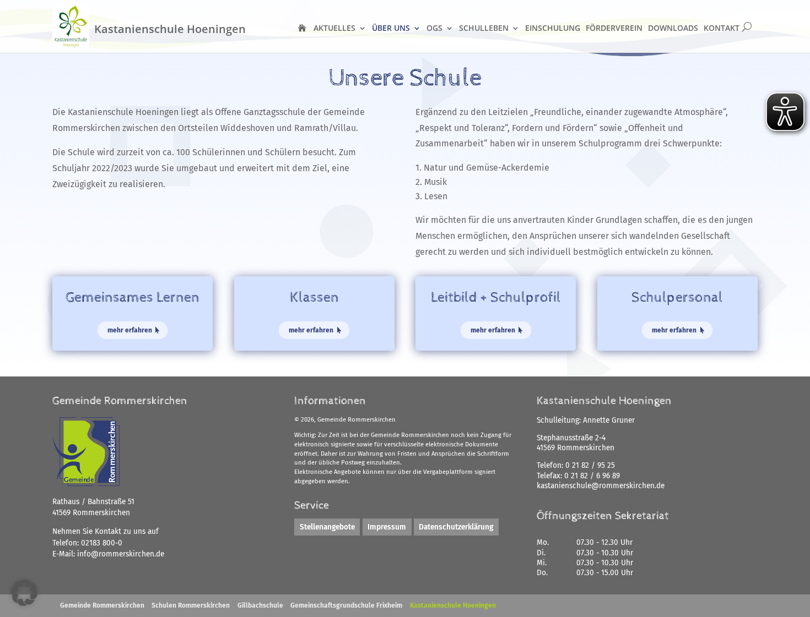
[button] (24, 593)
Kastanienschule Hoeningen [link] (453, 605)
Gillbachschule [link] (260, 605)
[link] (120, 554)
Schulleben (484, 28)
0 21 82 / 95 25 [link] (590, 465)
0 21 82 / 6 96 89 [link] (592, 476)
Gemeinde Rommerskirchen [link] (102, 605)
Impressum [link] (387, 527)
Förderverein (614, 28)
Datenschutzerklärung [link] (456, 527)
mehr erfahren (129, 330)
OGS (434, 28)
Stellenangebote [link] (327, 527)
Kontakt (721, 28)
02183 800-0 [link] (101, 543)
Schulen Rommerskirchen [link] (191, 605)
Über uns (391, 28)
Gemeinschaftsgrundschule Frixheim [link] (346, 605)
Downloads (673, 28)
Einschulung (552, 28)
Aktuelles (334, 28)
